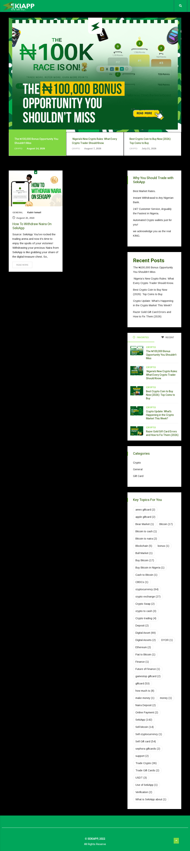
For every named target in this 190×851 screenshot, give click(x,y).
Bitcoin (166, 524)
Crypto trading (145, 618)
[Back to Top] (176, 841)
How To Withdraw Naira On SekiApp (32, 226)
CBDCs (141, 582)
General (17, 212)
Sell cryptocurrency (148, 734)
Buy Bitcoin (144, 560)
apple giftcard (145, 516)
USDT (141, 777)
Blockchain (143, 545)
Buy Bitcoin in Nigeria (149, 567)
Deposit (142, 625)
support (142, 755)
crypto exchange (147, 596)
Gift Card (138, 476)
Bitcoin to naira (146, 538)
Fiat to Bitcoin (145, 654)
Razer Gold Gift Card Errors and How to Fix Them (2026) (162, 433)
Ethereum (143, 647)
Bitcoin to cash (146, 531)
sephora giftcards (147, 748)
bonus (163, 545)
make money (144, 697)
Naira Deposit (145, 705)
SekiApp (143, 719)
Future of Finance (147, 669)
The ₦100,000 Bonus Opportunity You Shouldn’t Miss (161, 354)
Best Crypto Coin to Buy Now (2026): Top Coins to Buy (160, 394)
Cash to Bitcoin (146, 574)
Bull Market (144, 553)
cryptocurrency (146, 589)
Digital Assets (145, 640)
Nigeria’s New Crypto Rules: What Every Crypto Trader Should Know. (162, 374)
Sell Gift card (145, 741)
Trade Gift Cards (147, 770)
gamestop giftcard (147, 676)
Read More (22, 265)
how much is (144, 690)
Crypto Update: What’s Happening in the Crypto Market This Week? (160, 415)
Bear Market (144, 524)
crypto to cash (145, 611)
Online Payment (146, 712)
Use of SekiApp (146, 784)
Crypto (151, 347)
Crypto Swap (145, 603)
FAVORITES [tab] (142, 337)
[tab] (37, 144)
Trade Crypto (146, 763)
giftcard (142, 683)
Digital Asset (145, 632)
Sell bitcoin (144, 726)
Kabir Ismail (34, 212)
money (166, 697)
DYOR (167, 640)
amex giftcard (145, 509)
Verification (143, 792)
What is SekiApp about (150, 799)
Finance (142, 661)
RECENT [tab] (169, 337)
